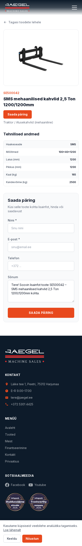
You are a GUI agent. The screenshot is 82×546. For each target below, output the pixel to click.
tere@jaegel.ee (22, 397)
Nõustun (32, 538)
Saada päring (18, 114)
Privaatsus (12, 461)
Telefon (13, 258)
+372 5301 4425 (22, 404)
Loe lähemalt (12, 530)
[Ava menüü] (74, 7)
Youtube (40, 485)
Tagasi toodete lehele (24, 22)
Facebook (18, 485)
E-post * (14, 239)
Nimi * (12, 220)
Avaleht (10, 427)
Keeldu (12, 538)
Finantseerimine (16, 448)
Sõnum (13, 277)
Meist (8, 441)
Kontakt (10, 454)
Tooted (10, 434)
